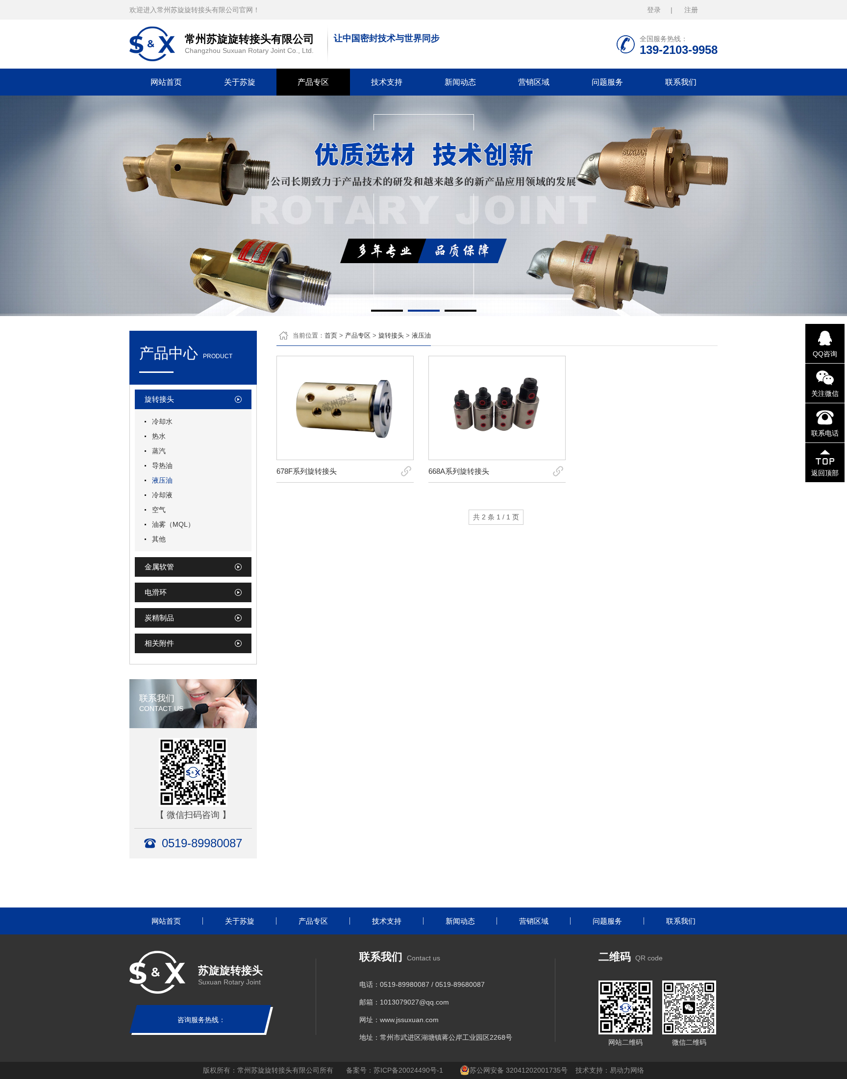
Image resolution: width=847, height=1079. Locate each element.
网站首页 (166, 82)
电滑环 (156, 592)
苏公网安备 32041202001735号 (519, 1070)
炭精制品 (159, 617)
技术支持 (386, 82)
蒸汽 (159, 451)
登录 (654, 10)
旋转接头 (391, 335)
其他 (159, 539)
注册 (691, 10)
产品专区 (313, 82)
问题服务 (607, 82)
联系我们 (681, 82)
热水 (159, 436)
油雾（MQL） (173, 524)
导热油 (162, 465)
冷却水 (162, 421)
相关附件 (159, 643)
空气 (159, 510)
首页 (330, 335)
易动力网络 (627, 1070)
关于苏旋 (239, 82)
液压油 (162, 480)
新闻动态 (460, 82)
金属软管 (159, 567)
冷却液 (162, 495)
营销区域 (533, 82)
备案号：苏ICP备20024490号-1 (394, 1070)
